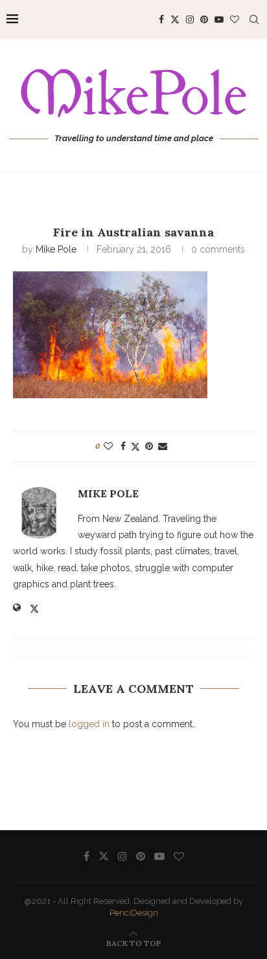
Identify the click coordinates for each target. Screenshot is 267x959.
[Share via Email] (162, 446)
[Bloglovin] (234, 19)
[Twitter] (175, 19)
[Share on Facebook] (123, 446)
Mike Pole (56, 249)
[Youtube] (219, 19)
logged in (89, 724)
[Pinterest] (204, 19)
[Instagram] (190, 19)
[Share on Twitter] (135, 446)
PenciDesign (134, 913)
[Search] (254, 19)
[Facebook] (161, 19)
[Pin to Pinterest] (149, 446)
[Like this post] (108, 446)
